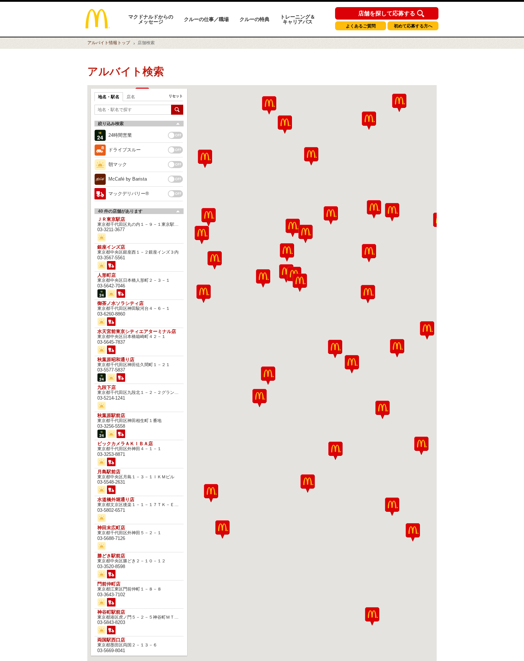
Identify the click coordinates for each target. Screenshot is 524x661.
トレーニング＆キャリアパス (297, 19)
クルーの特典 (254, 19)
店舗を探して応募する (386, 13)
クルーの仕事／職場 (206, 19)
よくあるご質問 (361, 26)
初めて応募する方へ (413, 26)
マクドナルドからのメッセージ (150, 19)
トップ (108, 43)
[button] (211, 493)
